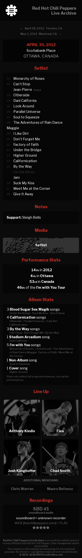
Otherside (21, 95)
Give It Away (23, 194)
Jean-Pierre (22, 90)
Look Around (23, 106)
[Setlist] (41, 236)
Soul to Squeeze (26, 117)
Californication (25, 161)
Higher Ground (25, 155)
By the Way (22, 166)
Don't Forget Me (26, 139)
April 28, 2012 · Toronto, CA (43, 28)
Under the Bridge (27, 150)
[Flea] (60, 398)
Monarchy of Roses (28, 79)
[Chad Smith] (60, 438)
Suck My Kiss (23, 183)
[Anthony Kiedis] (22, 398)
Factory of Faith (26, 145)
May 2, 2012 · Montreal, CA (38, 34)
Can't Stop (21, 84)
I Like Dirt (21, 134)
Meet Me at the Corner (31, 189)
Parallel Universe (26, 112)
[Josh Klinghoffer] (22, 438)
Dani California (24, 101)
